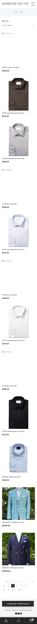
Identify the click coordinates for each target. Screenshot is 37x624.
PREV (8, 582)
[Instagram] (16, 613)
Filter (7, 21)
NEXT (19, 589)
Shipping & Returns (25, 610)
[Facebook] (18, 613)
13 (26, 586)
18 (13, 589)
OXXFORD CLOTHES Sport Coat (13, 522)
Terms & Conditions (11, 610)
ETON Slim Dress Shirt (9, 204)
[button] (18, 604)
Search (18, 620)
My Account (6, 620)
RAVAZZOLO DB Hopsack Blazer (13, 568)
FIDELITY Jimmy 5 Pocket (10, 67)
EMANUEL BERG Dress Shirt (11, 477)
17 (8, 589)
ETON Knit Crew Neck (9, 295)
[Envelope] (21, 613)
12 (21, 586)
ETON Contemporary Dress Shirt (13, 113)
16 (4, 589)
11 (17, 586)
